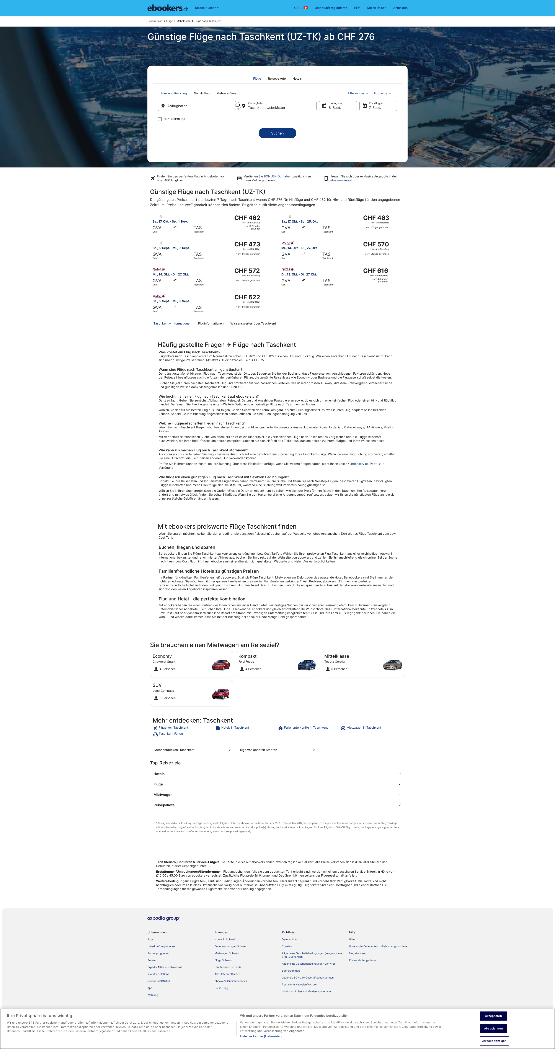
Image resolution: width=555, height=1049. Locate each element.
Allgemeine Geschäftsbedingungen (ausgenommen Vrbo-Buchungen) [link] (312, 955)
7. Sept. (375, 107)
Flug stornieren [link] (358, 953)
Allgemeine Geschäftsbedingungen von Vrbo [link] (309, 963)
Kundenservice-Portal (363, 463)
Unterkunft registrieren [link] (161, 946)
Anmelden (400, 8)
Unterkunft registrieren (331, 8)
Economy (380, 93)
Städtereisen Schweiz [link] (228, 967)
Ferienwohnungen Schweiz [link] (231, 946)
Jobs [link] (150, 939)
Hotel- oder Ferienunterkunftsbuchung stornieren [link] (378, 946)
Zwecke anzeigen (494, 1040)
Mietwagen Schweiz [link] (227, 953)
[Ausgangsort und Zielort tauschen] (238, 106)
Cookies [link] (287, 946)
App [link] (149, 988)
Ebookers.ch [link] (154, 21)
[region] (277, 1029)
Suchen (277, 133)
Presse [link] (151, 960)
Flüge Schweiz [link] (224, 960)
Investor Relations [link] (158, 974)
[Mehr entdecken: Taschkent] (193, 750)
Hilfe (357, 8)
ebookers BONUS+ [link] (158, 981)
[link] (183, 728)
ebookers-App (340, 180)
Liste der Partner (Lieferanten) (261, 1036)
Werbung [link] (152, 995)
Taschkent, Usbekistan (266, 107)
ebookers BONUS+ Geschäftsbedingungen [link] (308, 977)
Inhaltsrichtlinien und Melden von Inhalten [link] (307, 991)
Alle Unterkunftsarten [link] (227, 974)
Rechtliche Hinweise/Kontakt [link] (299, 984)
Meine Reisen (376, 8)
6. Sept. (335, 107)
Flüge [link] (169, 21)
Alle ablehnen (493, 1028)
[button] (277, 774)
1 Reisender (356, 93)
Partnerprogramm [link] (157, 953)
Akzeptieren (493, 1016)
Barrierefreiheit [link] (291, 970)
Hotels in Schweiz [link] (226, 939)
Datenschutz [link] (289, 939)
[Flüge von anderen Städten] (277, 750)
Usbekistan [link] (184, 21)
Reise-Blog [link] (221, 988)
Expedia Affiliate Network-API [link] (165, 967)
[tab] (257, 78)
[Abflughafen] (197, 106)
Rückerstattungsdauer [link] (362, 960)
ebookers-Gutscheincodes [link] (231, 981)
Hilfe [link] (352, 939)
